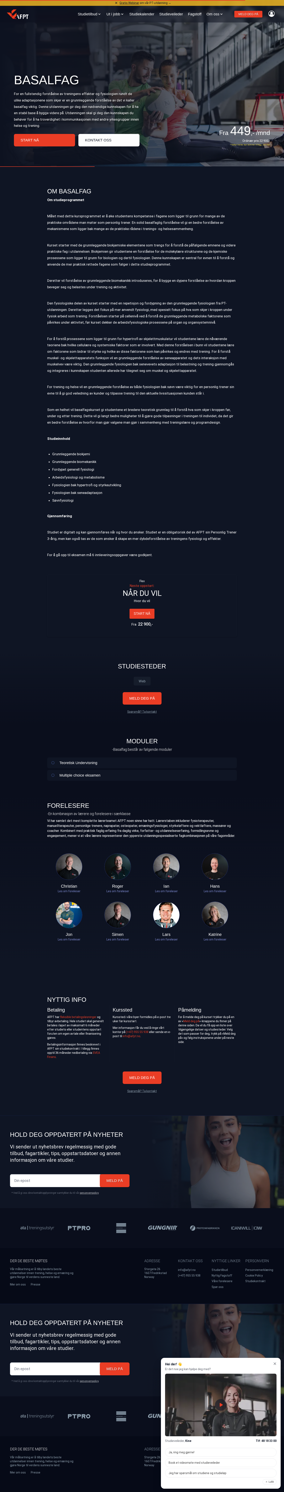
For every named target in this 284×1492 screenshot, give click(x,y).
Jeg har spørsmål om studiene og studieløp (197, 1473)
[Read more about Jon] (69, 915)
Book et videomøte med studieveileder (194, 1462)
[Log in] (271, 13)
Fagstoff (194, 14)
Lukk (271, 1481)
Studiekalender (141, 14)
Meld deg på (248, 14)
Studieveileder (171, 14)
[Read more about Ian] (166, 866)
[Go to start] (18, 14)
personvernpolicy (89, 1192)
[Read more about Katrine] (215, 915)
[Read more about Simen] (117, 915)
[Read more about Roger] (117, 866)
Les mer (266, 145)
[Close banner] (116, 3)
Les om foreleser (69, 891)
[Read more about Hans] (215, 866)
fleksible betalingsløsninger (78, 1017)
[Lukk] (275, 1363)
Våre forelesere (222, 1281)
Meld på (114, 1181)
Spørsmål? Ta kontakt (142, 711)
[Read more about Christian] (69, 866)
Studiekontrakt (255, 1281)
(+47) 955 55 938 (137, 1032)
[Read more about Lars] (166, 915)
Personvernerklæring (259, 1270)
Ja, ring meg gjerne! (181, 1452)
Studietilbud (220, 1270)
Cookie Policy (254, 1275)
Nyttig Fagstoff (222, 1275)
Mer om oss (18, 1284)
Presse (35, 1284)
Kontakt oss (98, 140)
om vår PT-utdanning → (145, 3)
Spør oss (217, 1287)
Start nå (30, 140)
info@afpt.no (131, 1036)
